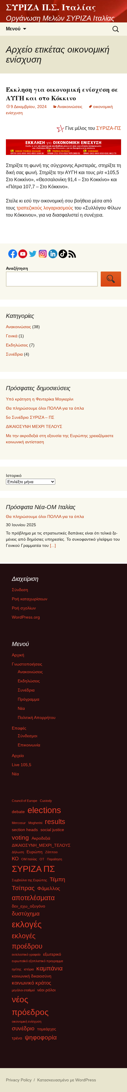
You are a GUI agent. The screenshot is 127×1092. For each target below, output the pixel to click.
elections (44, 810)
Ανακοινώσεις (69, 106)
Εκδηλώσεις (17, 345)
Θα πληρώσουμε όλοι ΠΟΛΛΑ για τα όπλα (45, 408)
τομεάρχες (46, 1028)
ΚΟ (15, 858)
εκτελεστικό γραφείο (26, 954)
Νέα (21, 708)
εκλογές (27, 924)
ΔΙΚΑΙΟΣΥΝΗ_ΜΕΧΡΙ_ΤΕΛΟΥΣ (41, 845)
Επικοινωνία (29, 745)
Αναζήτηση (17, 268)
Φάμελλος (48, 888)
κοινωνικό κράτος (31, 983)
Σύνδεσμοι (27, 735)
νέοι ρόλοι (46, 990)
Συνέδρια (14, 354)
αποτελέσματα (33, 898)
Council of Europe (24, 800)
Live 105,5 (21, 764)
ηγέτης (16, 969)
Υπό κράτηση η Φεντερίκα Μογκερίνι (39, 399)
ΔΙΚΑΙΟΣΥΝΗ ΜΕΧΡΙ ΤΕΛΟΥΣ (34, 426)
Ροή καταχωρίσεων (29, 598)
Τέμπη (57, 879)
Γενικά (11, 336)
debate (18, 811)
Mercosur (19, 823)
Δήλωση (18, 852)
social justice (52, 829)
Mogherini (35, 823)
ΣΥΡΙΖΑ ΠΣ (33, 869)
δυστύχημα (26, 913)
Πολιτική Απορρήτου (37, 717)
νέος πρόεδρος (30, 1005)
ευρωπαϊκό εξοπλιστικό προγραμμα (37, 961)
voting (20, 837)
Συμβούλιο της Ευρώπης (29, 880)
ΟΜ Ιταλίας (29, 859)
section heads (25, 829)
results (55, 821)
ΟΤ (42, 859)
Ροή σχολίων (24, 608)
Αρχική (18, 655)
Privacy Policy (19, 1080)
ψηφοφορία (41, 1037)
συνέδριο (23, 1028)
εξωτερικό (52, 954)
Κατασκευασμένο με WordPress (66, 1080)
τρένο (17, 1038)
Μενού (13, 28)
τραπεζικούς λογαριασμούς (45, 207)
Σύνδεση (20, 589)
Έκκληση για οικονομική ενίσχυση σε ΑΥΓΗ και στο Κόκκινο (62, 93)
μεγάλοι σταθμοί (23, 990)
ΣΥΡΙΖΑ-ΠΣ (108, 128)
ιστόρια (29, 969)
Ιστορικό (14, 475)
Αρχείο (18, 755)
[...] (75, 547)
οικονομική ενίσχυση (26, 1021)
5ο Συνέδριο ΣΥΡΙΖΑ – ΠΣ (30, 417)
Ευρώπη (35, 851)
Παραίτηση (54, 859)
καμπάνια (49, 968)
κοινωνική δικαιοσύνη (31, 976)
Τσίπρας (23, 888)
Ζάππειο (51, 852)
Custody (46, 800)
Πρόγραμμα (28, 699)
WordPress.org (26, 617)
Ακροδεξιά (41, 838)
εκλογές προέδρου (27, 941)
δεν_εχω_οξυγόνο (28, 906)
